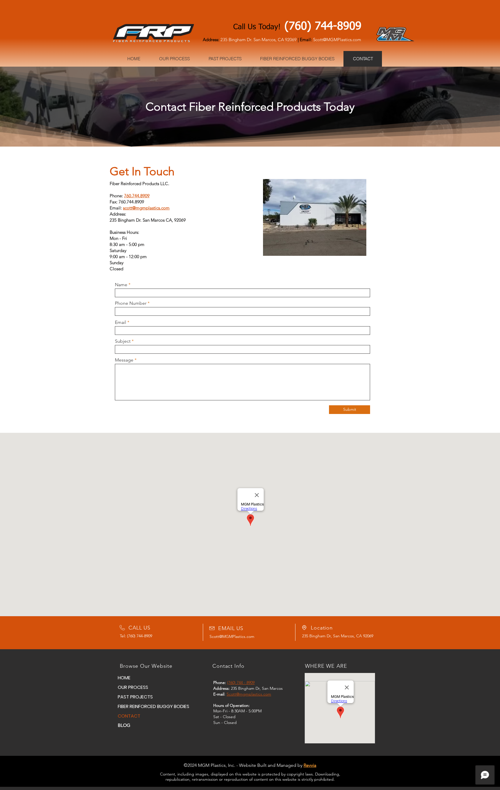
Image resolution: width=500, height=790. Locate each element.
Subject (122, 341)
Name (121, 284)
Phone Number (130, 303)
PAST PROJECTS (135, 697)
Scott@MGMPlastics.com (231, 636)
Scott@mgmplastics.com (249, 694)
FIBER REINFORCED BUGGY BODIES (138, 706)
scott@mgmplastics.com (146, 208)
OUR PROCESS (133, 687)
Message (124, 360)
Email (120, 322)
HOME (124, 677)
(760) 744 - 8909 (241, 682)
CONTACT (129, 716)
